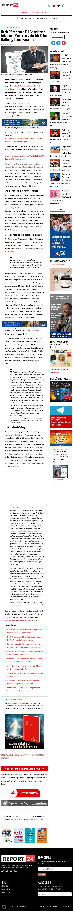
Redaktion (26, 12)
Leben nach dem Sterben (15, 703)
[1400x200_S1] (24, 327)
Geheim (11, 755)
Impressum (65, 906)
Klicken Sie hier (9, 751)
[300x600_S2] (61, 258)
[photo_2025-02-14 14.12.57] (61, 338)
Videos (55, 18)
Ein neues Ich (57, 449)
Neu (22, 18)
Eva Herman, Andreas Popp (13, 699)
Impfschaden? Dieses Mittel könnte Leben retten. (59, 344)
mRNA (41, 755)
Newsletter (46, 12)
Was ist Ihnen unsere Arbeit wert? (24, 769)
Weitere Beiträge (57, 37)
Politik (36, 18)
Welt (17, 27)
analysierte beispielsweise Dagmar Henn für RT (22, 620)
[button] (18, 18)
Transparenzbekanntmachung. (32, 128)
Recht (12, 27)
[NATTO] (61, 366)
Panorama (44, 18)
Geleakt (18, 755)
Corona (28, 18)
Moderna (35, 755)
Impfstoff (26, 755)
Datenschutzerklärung (48, 906)
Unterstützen (36, 12)
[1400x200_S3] (24, 125)
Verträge (5, 758)
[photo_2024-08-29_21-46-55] (61, 290)
